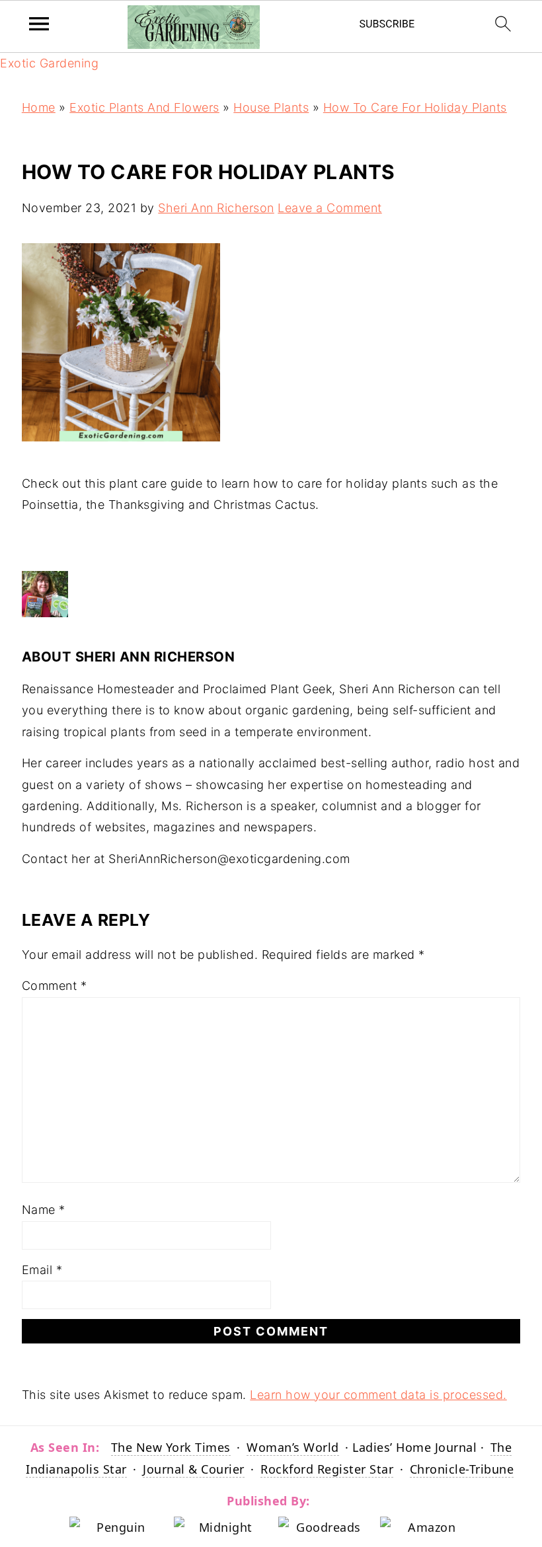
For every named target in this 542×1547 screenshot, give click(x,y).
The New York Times (171, 1447)
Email (42, 1270)
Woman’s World (293, 1447)
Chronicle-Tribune (462, 1469)
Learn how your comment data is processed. (378, 1395)
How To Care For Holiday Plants (415, 107)
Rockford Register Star (326, 1469)
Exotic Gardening (49, 63)
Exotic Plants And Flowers (144, 107)
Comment (54, 986)
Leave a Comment (330, 208)
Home (39, 107)
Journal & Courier (194, 1469)
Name (43, 1210)
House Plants (271, 107)
